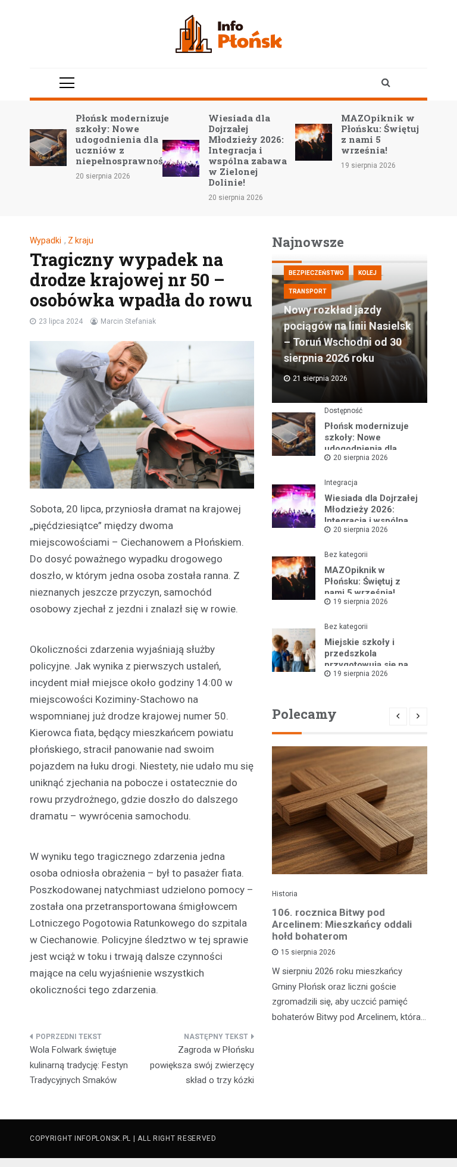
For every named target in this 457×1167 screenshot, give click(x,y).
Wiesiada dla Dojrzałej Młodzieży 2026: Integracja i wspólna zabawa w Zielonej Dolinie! (247, 150)
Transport (308, 291)
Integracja (341, 482)
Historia (285, 894)
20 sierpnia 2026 (360, 457)
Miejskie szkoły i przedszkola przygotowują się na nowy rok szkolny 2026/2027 (366, 665)
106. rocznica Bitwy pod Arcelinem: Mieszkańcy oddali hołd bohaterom (342, 924)
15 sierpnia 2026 (308, 952)
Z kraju (80, 240)
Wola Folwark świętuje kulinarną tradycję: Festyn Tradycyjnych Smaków (79, 1064)
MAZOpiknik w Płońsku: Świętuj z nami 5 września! (380, 134)
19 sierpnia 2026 (360, 601)
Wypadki (45, 240)
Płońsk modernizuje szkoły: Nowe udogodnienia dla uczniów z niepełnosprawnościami (133, 139)
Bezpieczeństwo (316, 273)
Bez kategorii (346, 554)
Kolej (367, 273)
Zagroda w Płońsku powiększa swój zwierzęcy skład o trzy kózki (202, 1064)
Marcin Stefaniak (128, 321)
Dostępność (343, 410)
